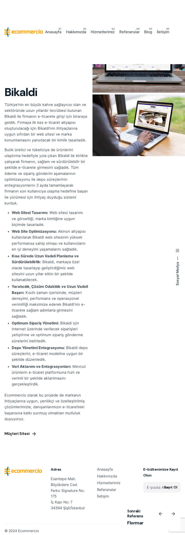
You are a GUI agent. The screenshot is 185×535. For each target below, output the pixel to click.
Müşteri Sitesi (17, 433)
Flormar (135, 523)
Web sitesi (58, 212)
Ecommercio (28, 531)
